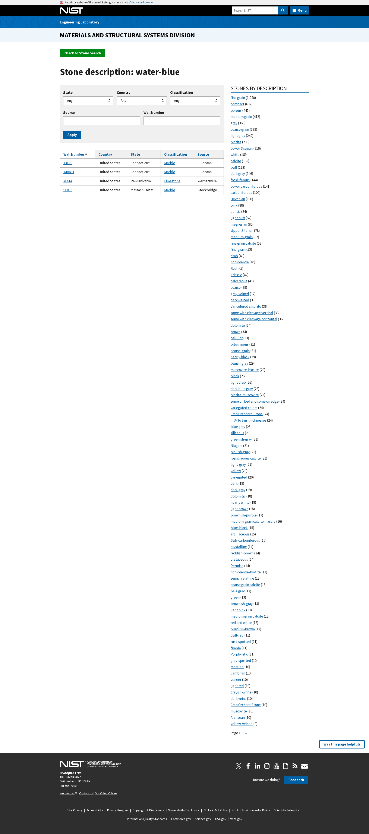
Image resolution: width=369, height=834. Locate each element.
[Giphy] (285, 766)
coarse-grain (240, 350)
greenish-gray (241, 439)
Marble (169, 163)
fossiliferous (240, 180)
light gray (238, 135)
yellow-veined (242, 723)
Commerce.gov (181, 819)
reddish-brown (242, 553)
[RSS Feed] (295, 766)
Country (123, 93)
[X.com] (238, 766)
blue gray (238, 426)
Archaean (238, 717)
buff (234, 167)
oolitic (235, 211)
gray (234, 123)
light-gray (238, 464)
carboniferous (241, 192)
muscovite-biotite (245, 369)
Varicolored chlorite (246, 306)
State (68, 93)
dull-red (237, 635)
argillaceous (240, 534)
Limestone (172, 181)
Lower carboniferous (246, 186)
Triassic (236, 275)
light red (237, 685)
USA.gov (220, 819)
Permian (237, 565)
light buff (238, 218)
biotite (236, 142)
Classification (181, 93)
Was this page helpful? (342, 744)
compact (237, 104)
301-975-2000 (68, 786)
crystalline (239, 546)
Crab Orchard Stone (246, 704)
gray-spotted (241, 660)
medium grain (241, 116)
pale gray (238, 591)
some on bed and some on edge (255, 401)
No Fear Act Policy (216, 810)
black (235, 376)
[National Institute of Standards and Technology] (90, 764)
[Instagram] (267, 766)
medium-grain (242, 237)
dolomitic (238, 496)
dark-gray (238, 489)
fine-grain (238, 249)
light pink (238, 610)
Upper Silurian (242, 230)
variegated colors (244, 407)
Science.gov (203, 819)
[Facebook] (248, 766)
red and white (241, 622)
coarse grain (240, 129)
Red (234, 268)
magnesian (239, 224)
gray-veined (240, 294)
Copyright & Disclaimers (148, 810)
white (235, 154)
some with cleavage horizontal (254, 319)
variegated (239, 477)
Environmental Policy (256, 810)
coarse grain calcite (245, 584)
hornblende (240, 262)
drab (234, 256)
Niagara (236, 445)
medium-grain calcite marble (253, 521)
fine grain (238, 97)
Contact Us (86, 793)
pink (234, 205)
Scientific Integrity (286, 810)
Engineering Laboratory (79, 22)
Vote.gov (236, 819)
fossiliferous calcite (246, 458)
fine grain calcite (243, 243)
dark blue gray (242, 388)
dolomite (238, 325)
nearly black (240, 357)
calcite (236, 161)
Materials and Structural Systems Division (127, 35)
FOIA (235, 810)
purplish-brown (243, 629)
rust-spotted (241, 641)
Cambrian (238, 673)
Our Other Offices (106, 793)
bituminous (240, 344)
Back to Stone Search (83, 53)
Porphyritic (239, 654)
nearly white (240, 502)
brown (235, 331)
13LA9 (67, 163)
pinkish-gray (240, 452)
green (235, 597)
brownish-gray (242, 603)
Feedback (296, 779)
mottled (237, 666)
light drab (238, 382)
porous (236, 110)
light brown (239, 508)
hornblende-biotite (246, 572)
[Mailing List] (304, 766)
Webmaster (67, 793)
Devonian (238, 199)
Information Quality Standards (147, 819)
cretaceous (239, 559)
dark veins (238, 698)
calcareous (239, 281)
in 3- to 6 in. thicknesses (248, 420)
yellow (236, 470)
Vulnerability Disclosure (183, 810)
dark (234, 483)
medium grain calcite (247, 616)
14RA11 (68, 172)
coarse (236, 287)
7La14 (67, 181)
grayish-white (241, 692)
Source (69, 113)
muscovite (239, 711)
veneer (236, 679)
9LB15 (67, 190)
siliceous (237, 433)
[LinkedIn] (257, 766)
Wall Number (154, 113)
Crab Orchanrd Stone (247, 414)
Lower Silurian (242, 148)
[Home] (71, 10)
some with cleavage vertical (252, 312)
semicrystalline (242, 578)
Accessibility (94, 810)
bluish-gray (239, 363)
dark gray (238, 173)
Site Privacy (74, 810)
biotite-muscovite (245, 395)
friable (236, 648)
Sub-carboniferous (245, 540)
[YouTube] (276, 766)
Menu (302, 10)
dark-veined (240, 300)
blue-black (239, 527)
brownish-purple (244, 515)
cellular (237, 338)
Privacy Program (118, 810)
